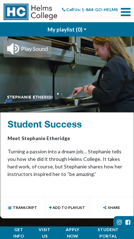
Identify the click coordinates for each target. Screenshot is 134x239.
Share (114, 207)
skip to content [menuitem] (67, 6)
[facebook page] (127, 222)
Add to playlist (68, 207)
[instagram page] (119, 222)
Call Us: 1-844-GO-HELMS (91, 9)
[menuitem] (30, 12)
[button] (27, 48)
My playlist (65, 29)
